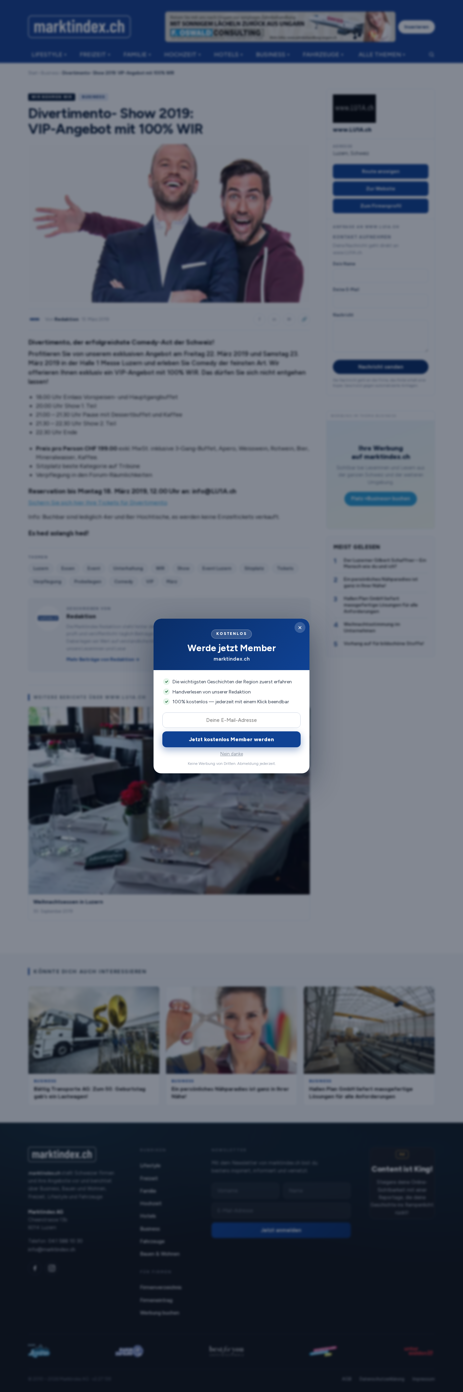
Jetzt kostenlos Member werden (231, 739)
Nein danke (231, 753)
